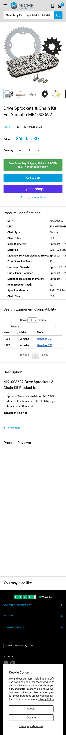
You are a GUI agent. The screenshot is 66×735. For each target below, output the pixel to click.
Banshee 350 (44, 338)
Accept (31, 708)
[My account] (52, 6)
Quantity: (9, 150)
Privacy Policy (46, 699)
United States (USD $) (16, 645)
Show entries (33, 320)
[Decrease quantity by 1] (20, 150)
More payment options (33, 197)
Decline (31, 717)
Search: (15, 326)
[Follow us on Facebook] (6, 663)
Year (6, 332)
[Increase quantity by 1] (38, 150)
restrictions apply (37, 166)
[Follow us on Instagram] (12, 663)
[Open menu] (5, 5)
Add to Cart (33, 177)
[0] (59, 6)
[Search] (58, 15)
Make (22, 332)
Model (40, 332)
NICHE (7, 127)
